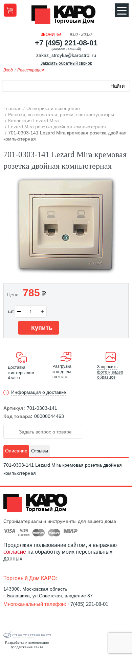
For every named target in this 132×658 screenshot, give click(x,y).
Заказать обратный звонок (66, 63)
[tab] (16, 451)
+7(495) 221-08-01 (87, 604)
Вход (8, 70)
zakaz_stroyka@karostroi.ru (66, 55)
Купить (40, 327)
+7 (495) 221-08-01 (66, 43)
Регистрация (30, 70)
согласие (14, 552)
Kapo (66, 16)
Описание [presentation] (16, 450)
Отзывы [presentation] (39, 450)
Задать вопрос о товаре (45, 431)
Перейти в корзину (10, 10)
